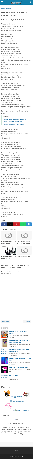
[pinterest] (16, 224)
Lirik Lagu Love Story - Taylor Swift (14, 124)
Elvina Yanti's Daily (18, 456)
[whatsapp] (23, 224)
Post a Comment (23, 20)
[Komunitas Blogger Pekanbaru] (16, 397)
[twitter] (10, 224)
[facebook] (4, 224)
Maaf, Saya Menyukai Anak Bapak (18, 367)
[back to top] (29, 455)
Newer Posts (5, 321)
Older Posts (27, 321)
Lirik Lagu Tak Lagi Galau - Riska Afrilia (15, 119)
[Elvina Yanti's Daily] (16, 2)
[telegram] (29, 224)
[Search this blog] (31, 2)
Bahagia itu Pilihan (14, 375)
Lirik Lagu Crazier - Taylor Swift (13, 121)
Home (16, 450)
